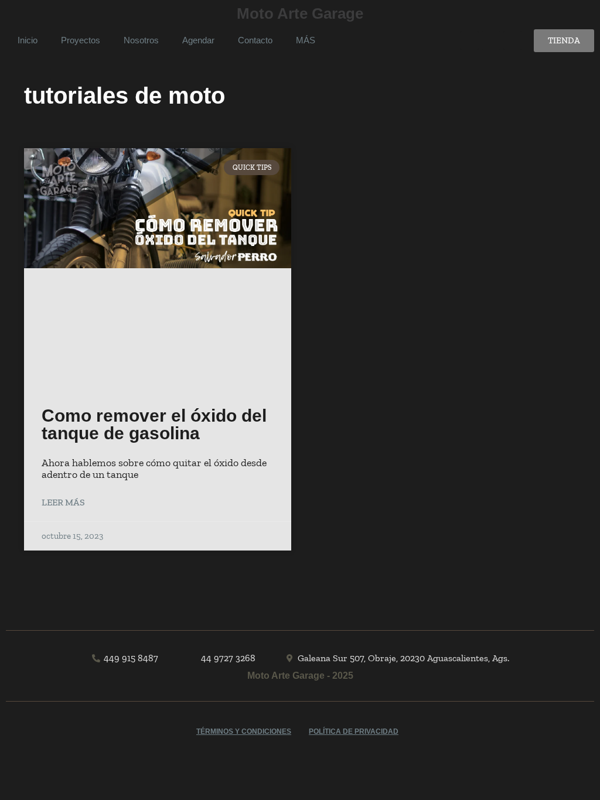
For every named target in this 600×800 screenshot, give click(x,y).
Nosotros (141, 40)
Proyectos (80, 40)
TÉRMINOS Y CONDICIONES (243, 731)
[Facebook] (491, 40)
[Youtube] (469, 40)
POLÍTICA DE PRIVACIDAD (353, 731)
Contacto (255, 40)
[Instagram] (512, 40)
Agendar (198, 40)
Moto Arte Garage (300, 13)
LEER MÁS (63, 502)
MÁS (305, 40)
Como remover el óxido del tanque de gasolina (154, 424)
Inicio (28, 40)
